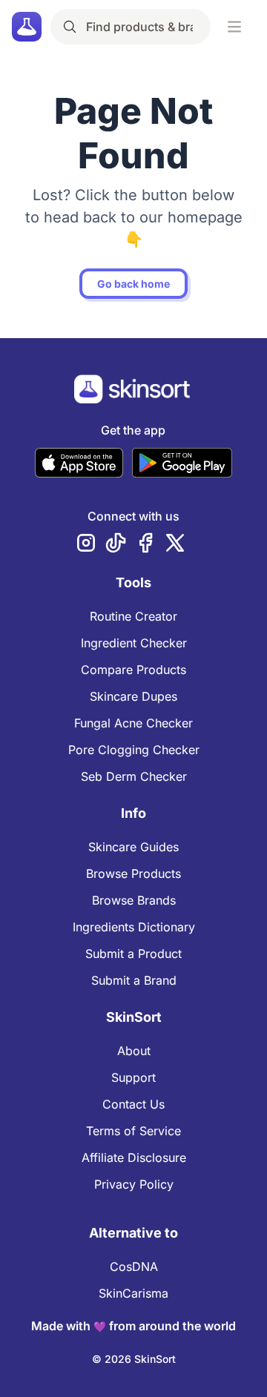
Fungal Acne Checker (133, 723)
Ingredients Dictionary (134, 926)
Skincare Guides (133, 846)
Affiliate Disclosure (134, 1157)
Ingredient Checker (134, 642)
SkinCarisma (133, 1293)
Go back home (133, 283)
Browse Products (133, 873)
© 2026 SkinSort (134, 1359)
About (134, 1050)
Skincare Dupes (133, 696)
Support (133, 1077)
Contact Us (133, 1104)
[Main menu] (234, 27)
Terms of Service (133, 1130)
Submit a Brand (134, 980)
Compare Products (133, 669)
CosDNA (134, 1266)
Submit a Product (133, 953)
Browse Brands (134, 900)
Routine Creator (133, 616)
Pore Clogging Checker (134, 749)
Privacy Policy (134, 1184)
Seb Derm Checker (134, 776)
